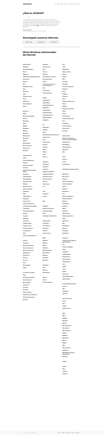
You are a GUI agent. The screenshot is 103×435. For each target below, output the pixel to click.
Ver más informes (53, 42)
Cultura (24, 432)
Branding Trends (41, 42)
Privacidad (32, 432)
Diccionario (26, 432)
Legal (29, 432)
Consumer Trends (28, 42)
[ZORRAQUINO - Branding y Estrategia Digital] (27, 4)
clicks (37, 25)
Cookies (35, 432)
